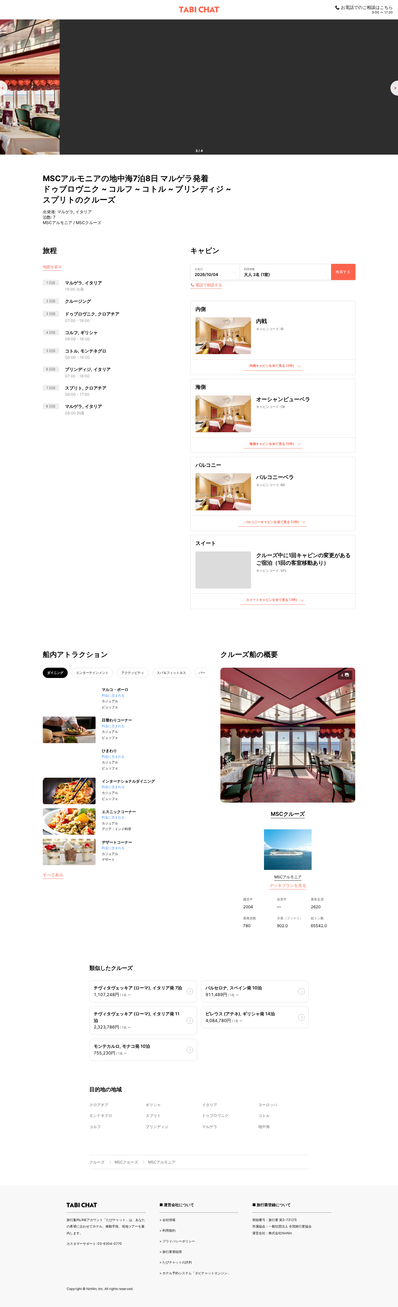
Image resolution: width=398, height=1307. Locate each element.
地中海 (264, 1126)
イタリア (209, 1104)
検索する (343, 272)
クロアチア (98, 1104)
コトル (264, 1115)
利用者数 (249, 269)
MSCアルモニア (288, 876)
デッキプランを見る (288, 885)
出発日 (199, 269)
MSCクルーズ (288, 814)
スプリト (153, 1115)
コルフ (95, 1126)
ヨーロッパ (267, 1104)
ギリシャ (153, 1104)
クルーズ (97, 1162)
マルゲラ (209, 1126)
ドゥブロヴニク (215, 1115)
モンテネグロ (100, 1115)
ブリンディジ (157, 1126)
